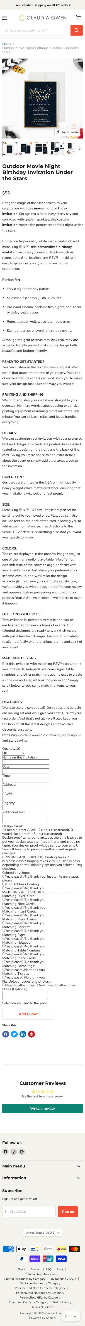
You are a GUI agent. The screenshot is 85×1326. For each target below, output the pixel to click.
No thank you (35, 888)
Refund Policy (62, 1302)
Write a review (42, 1108)
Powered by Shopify (42, 1318)
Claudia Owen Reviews (40, 1274)
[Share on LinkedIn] (22, 1034)
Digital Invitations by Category (40, 1283)
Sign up (67, 1211)
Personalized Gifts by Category (40, 1298)
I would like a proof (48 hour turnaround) (37, 832)
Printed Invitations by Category (25, 1279)
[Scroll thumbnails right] (78, 148)
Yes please (13, 969)
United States (40, 1233)
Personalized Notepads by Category (40, 1293)
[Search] (76, 30)
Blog (59, 1269)
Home (6, 44)
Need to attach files (20, 985)
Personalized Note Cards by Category (40, 1288)
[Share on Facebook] (5, 1034)
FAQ (48, 1269)
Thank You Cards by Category (28, 1302)
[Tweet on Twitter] (14, 1034)
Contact (35, 1269)
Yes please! (13, 876)
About (21, 1269)
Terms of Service (42, 1307)
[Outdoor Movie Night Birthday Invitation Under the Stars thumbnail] (41, 148)
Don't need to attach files (57, 985)
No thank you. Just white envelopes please (40, 878)
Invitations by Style (63, 1279)
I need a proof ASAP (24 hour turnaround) (37, 830)
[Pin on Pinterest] (31, 1034)
